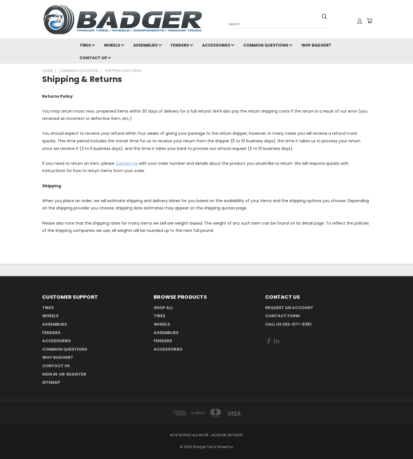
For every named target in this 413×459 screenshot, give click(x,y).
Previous (398, 441)
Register (76, 374)
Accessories (216, 45)
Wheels (112, 45)
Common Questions (266, 45)
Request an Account (289, 307)
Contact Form (282, 316)
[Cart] (369, 21)
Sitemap (51, 382)
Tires (86, 45)
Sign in (50, 374)
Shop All (163, 307)
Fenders (180, 45)
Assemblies (145, 45)
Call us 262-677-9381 (288, 324)
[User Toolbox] (359, 21)
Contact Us (94, 58)
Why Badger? (316, 45)
